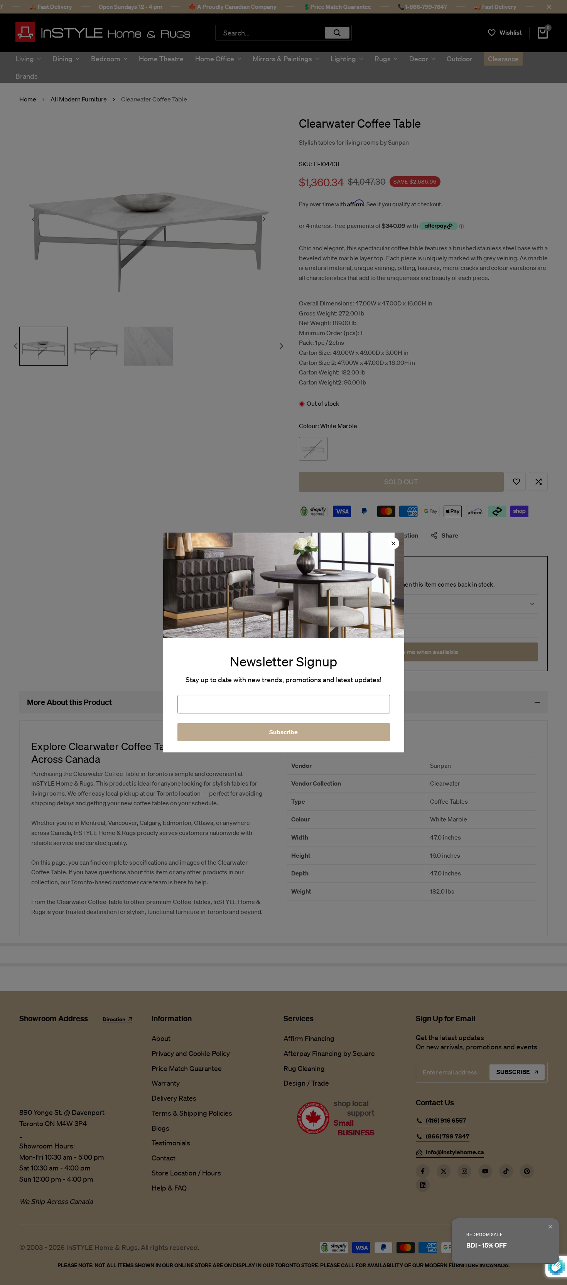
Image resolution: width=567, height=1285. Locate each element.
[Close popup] (550, 1226)
